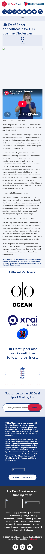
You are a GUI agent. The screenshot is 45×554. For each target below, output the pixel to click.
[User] (4, 11)
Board (23, 521)
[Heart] (34, 11)
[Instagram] (14, 11)
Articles (7, 527)
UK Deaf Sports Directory (30, 527)
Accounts (9, 524)
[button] (40, 11)
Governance (35, 513)
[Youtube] (19, 11)
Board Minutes (34, 521)
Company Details (11, 521)
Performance (15, 516)
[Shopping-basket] (29, 11)
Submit (34, 407)
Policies (36, 524)
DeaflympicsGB (29, 516)
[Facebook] (9, 11)
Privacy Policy (17, 530)
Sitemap (29, 530)
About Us (23, 513)
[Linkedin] (24, 11)
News (19, 519)
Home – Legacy (11, 513)
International (9, 519)
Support (28, 519)
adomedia (33, 539)
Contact (37, 519)
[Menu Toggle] (22, 18)
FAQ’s (15, 527)
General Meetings (23, 524)
